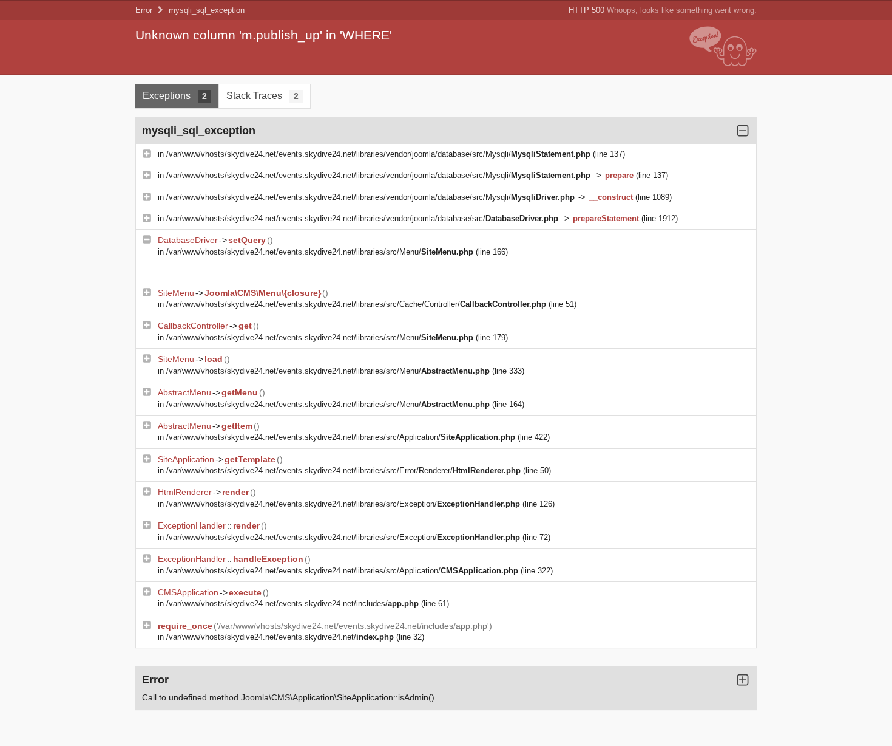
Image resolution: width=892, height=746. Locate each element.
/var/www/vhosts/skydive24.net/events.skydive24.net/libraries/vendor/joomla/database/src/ (362, 218)
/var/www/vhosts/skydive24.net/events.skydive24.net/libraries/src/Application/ (340, 437)
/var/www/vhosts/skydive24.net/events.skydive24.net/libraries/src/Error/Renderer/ (343, 470)
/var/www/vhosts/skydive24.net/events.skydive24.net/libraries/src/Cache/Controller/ (356, 304)
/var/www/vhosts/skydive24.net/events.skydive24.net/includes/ (292, 603)
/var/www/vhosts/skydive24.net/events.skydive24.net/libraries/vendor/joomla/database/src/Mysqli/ (378, 154)
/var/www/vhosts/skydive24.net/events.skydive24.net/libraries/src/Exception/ (343, 503)
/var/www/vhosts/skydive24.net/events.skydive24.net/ (280, 637)
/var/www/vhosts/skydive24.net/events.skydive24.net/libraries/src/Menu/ (319, 251)
